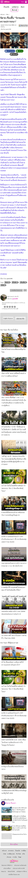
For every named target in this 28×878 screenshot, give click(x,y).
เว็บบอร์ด (6, 7)
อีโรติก (14, 282)
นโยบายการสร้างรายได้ (19, 868)
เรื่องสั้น (22, 282)
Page (19, 857)
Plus (7, 14)
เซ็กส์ (2, 285)
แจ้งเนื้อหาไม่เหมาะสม (14, 874)
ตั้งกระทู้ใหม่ (14, 844)
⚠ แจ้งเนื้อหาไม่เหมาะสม (16, 290)
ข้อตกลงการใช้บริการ (7, 865)
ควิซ (23, 854)
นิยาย (7, 282)
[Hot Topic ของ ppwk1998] (3, 300)
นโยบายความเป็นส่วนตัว (20, 865)
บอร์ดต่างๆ (15, 7)
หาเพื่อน (23, 850)
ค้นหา (22, 7)
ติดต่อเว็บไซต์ (11, 871)
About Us (3, 871)
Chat (4, 854)
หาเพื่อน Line (11, 854)
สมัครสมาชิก (20, 318)
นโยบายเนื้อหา (7, 868)
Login (8, 318)
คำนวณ (9, 857)
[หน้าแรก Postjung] (6, 1)
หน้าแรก (2, 14)
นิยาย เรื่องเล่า (10, 803)
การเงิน (15, 857)
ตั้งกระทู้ (14, 10)
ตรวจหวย (10, 850)
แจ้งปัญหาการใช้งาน (22, 871)
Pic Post (18, 854)
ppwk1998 (8, 29)
